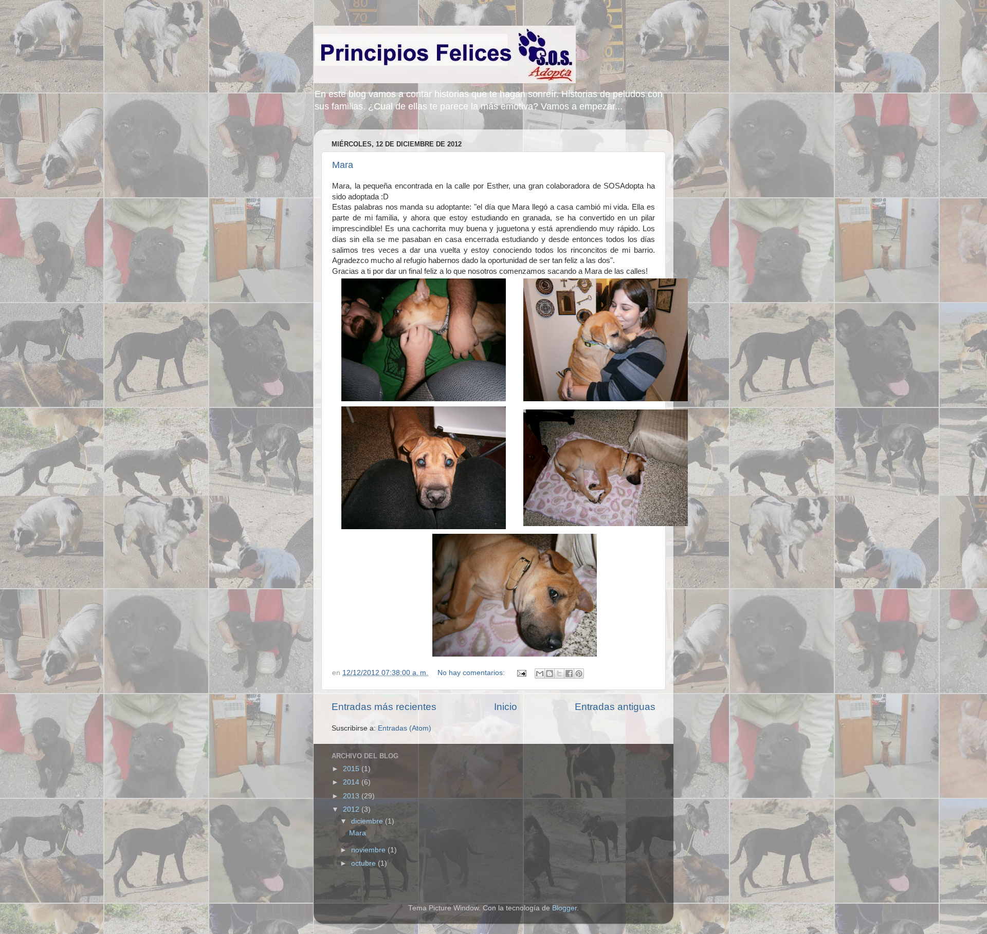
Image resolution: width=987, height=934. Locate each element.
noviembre (369, 850)
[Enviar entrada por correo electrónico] (521, 673)
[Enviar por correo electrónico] (540, 673)
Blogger (564, 908)
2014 (352, 782)
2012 (352, 809)
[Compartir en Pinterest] (579, 673)
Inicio (505, 706)
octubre (364, 863)
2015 (352, 769)
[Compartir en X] (559, 673)
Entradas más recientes (384, 706)
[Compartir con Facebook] (569, 673)
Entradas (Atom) (404, 728)
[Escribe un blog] (549, 673)
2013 (352, 796)
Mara (342, 165)
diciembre (368, 821)
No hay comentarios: (472, 673)
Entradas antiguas (615, 706)
